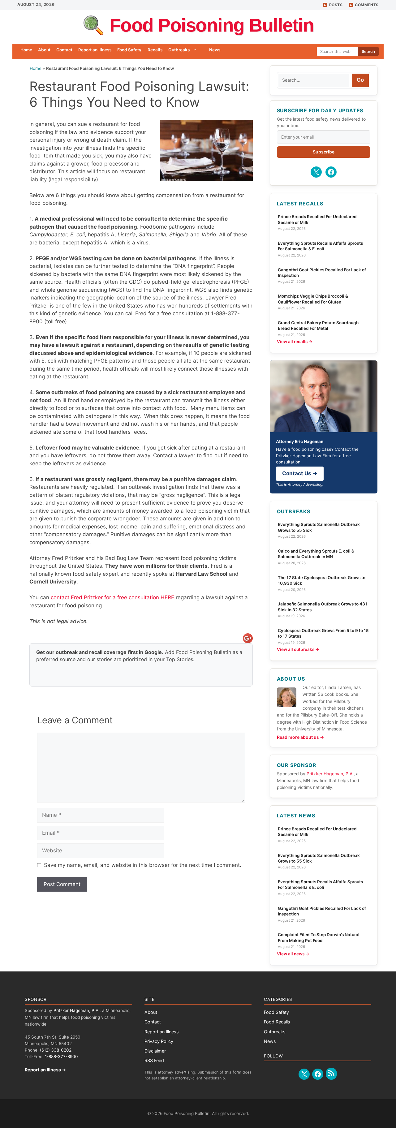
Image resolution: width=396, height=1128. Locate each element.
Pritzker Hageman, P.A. (330, 773)
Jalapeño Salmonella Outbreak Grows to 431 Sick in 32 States (322, 606)
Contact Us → (299, 473)
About (44, 49)
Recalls (155, 49)
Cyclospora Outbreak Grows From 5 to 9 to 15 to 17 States (323, 633)
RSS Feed (154, 1060)
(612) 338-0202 (55, 1050)
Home (26, 49)
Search (368, 51)
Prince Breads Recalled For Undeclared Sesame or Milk (317, 219)
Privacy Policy (158, 1041)
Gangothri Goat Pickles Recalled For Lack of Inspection (322, 272)
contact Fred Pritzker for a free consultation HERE (112, 597)
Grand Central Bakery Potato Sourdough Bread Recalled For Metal (318, 325)
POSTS (336, 4)
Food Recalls (277, 1021)
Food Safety (129, 49)
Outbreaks (179, 49)
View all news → (293, 953)
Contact (64, 49)
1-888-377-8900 (61, 1056)
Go (360, 80)
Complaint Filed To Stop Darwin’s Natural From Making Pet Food (318, 937)
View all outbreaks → (298, 649)
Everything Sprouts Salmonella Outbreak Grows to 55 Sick (319, 527)
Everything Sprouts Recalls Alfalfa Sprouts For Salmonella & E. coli (320, 246)
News (214, 49)
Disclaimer (155, 1050)
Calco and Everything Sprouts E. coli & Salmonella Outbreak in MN (316, 554)
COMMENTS (367, 4)
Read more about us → (300, 737)
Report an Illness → (45, 1069)
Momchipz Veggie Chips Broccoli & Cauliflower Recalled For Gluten (313, 299)
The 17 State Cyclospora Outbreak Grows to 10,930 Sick (321, 580)
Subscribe (323, 151)
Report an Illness (94, 49)
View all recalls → (294, 341)
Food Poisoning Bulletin (212, 25)
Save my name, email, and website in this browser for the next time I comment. (142, 865)
